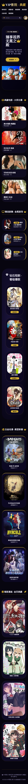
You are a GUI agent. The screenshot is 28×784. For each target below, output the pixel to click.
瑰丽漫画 (11, 13)
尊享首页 (4, 9)
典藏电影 (11, 9)
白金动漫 (4, 13)
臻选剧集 (17, 9)
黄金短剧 (24, 9)
